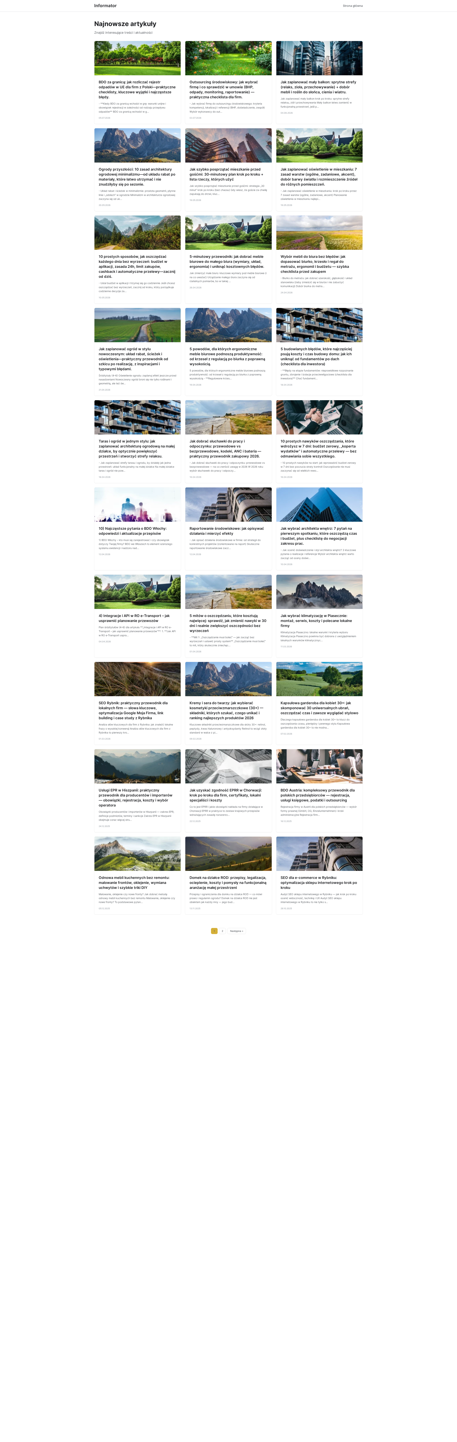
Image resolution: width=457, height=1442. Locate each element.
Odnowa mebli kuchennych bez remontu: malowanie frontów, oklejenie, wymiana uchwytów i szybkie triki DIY (134, 883)
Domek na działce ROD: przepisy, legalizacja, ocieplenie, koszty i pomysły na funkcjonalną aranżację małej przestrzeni (228, 883)
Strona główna (353, 5)
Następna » (236, 931)
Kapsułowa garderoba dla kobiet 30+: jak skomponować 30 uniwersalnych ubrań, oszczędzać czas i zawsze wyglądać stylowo (319, 708)
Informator (105, 5)
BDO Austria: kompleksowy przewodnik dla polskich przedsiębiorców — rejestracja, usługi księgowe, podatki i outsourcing (318, 795)
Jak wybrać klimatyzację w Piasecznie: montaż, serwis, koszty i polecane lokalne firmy (316, 621)
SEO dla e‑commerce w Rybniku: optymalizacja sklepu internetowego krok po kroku (319, 883)
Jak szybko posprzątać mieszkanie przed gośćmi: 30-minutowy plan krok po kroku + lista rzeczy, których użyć (226, 174)
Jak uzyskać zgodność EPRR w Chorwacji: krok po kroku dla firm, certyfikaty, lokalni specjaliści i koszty (226, 795)
